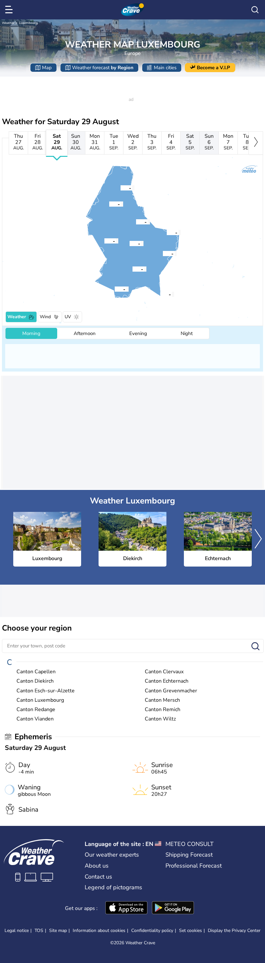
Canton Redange (35, 710)
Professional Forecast (193, 866)
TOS (39, 930)
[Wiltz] (109, 204)
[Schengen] (160, 294)
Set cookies (190, 930)
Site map (58, 930)
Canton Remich (162, 710)
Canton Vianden (35, 719)
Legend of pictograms (113, 887)
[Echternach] (167, 232)
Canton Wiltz (160, 719)
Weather (8, 23)
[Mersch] (129, 243)
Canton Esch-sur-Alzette (45, 691)
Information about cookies (99, 930)
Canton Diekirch (35, 681)
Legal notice (17, 930)
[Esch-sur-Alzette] (115, 289)
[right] (256, 143)
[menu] (10, 10)
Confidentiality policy (152, 930)
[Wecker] (163, 253)
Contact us (98, 877)
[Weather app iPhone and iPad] (126, 908)
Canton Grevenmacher (171, 691)
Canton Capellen (36, 672)
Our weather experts (112, 855)
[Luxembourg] (132, 269)
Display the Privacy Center (234, 930)
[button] (132, 269)
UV (68, 317)
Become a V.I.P (213, 67)
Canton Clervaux (164, 672)
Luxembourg (28, 23)
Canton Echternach (166, 681)
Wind (45, 317)
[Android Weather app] (173, 908)
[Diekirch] (136, 221)
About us (97, 866)
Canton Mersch (162, 700)
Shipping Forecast (189, 855)
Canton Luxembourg (40, 700)
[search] (255, 10)
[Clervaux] (120, 187)
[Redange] (104, 240)
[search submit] (255, 646)
